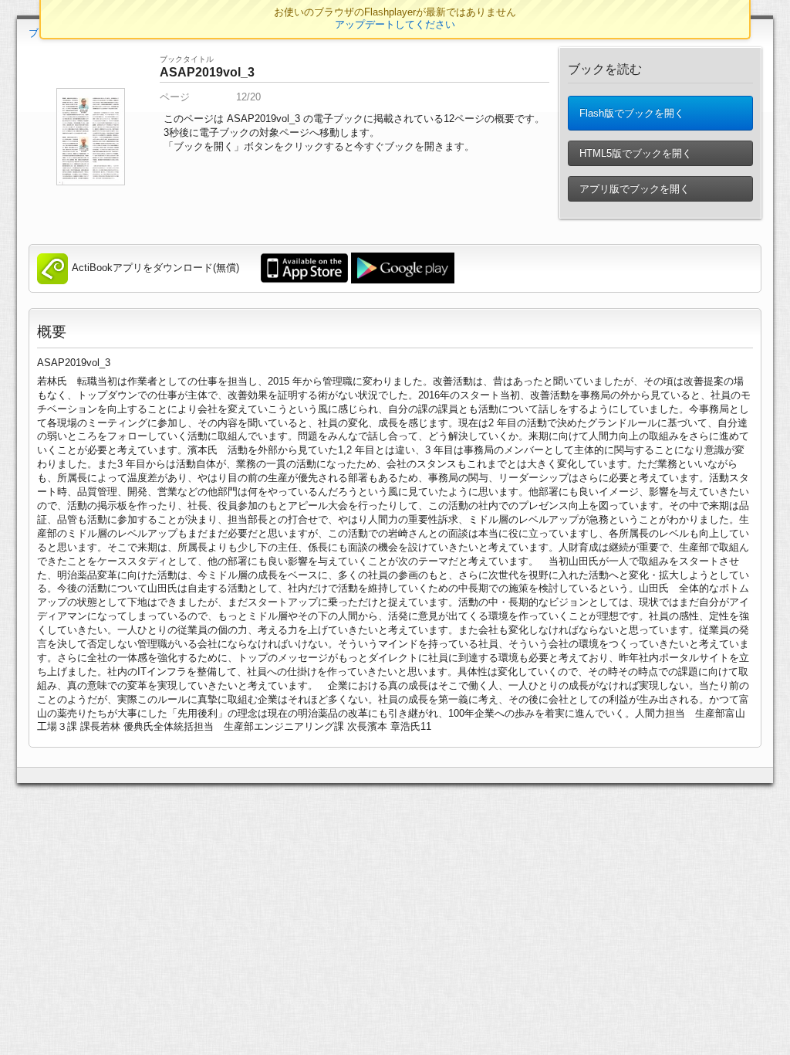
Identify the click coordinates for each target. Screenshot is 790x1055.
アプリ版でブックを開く (633, 189)
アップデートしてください (395, 24)
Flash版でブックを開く (630, 113)
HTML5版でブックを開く (634, 153)
